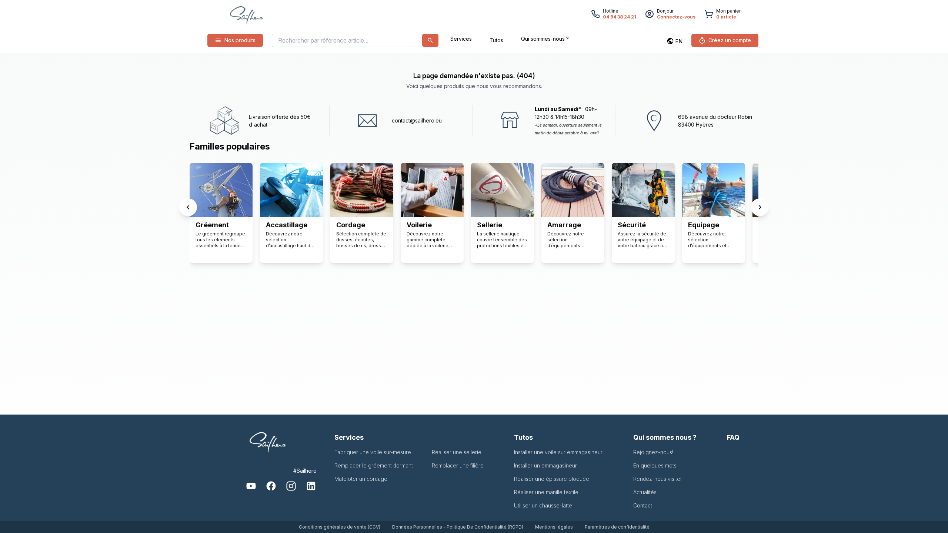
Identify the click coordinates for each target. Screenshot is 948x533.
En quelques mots (655, 465)
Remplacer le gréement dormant (373, 465)
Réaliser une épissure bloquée (551, 479)
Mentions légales (554, 527)
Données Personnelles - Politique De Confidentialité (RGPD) (457, 527)
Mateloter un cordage (360, 479)
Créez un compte (729, 40)
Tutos (496, 40)
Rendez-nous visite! (657, 479)
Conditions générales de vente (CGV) (339, 527)
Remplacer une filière (458, 465)
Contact (642, 505)
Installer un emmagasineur (545, 465)
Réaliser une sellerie (456, 452)
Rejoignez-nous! (653, 452)
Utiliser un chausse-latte (543, 505)
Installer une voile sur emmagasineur (558, 452)
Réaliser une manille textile (546, 492)
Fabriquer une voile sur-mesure (372, 452)
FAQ (733, 437)
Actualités (645, 492)
